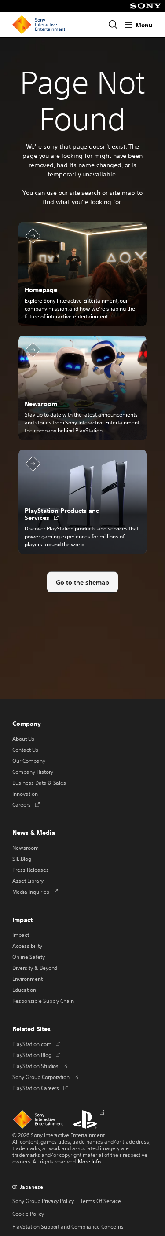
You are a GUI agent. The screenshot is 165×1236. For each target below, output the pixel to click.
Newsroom (25, 847)
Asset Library (28, 880)
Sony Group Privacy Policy (43, 1200)
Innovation (25, 793)
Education (24, 989)
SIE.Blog (21, 858)
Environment (27, 978)
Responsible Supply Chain (43, 1000)
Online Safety (28, 956)
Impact (20, 934)
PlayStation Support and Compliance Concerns (68, 1226)
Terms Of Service (100, 1200)
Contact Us (25, 749)
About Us (23, 738)
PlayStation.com (36, 1043)
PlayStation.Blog (36, 1054)
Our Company (28, 760)
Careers (26, 804)
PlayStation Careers (40, 1087)
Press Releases (30, 869)
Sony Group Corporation (45, 1076)
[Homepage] (38, 24)
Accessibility (27, 945)
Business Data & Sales (39, 782)
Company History (32, 771)
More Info (89, 1161)
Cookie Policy (28, 1213)
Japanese (31, 1187)
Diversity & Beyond (34, 967)
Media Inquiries (35, 891)
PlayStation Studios (39, 1065)
